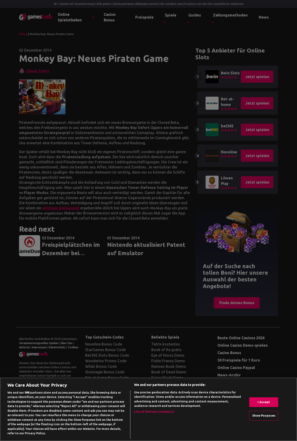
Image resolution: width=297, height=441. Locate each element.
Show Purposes (264, 415)
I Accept (264, 402)
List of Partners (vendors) (154, 411)
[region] (148, 409)
